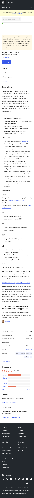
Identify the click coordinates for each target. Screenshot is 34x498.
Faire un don (22, 448)
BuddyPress (6, 468)
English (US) (29, 349)
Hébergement (6, 433)
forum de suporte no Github (16, 200)
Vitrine (20, 428)
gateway (23, 353)
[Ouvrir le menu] (31, 2)
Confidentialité (6, 436)
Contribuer (21, 442)
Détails (5, 68)
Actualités (5, 430)
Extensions (21, 433)
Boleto (17, 353)
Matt (4, 462)
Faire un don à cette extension (11, 417)
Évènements (21, 445)
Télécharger (6, 62)
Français (8, 475)
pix (31, 356)
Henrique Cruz (8, 57)
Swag (20, 451)
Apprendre (5, 442)
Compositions (22, 436)
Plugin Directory (6, 7)
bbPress (5, 465)
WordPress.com (7, 459)
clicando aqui (25, 141)
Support (5, 81)
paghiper (27, 356)
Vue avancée (6, 361)
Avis (4, 72)
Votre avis (5, 390)
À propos (4, 428)
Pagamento (29, 353)
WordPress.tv (6, 453)
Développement (8, 77)
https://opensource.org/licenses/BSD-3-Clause (16, 283)
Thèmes (20, 430)
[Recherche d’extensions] (19, 19)
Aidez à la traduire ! (17, 13)
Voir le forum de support (9, 402)
